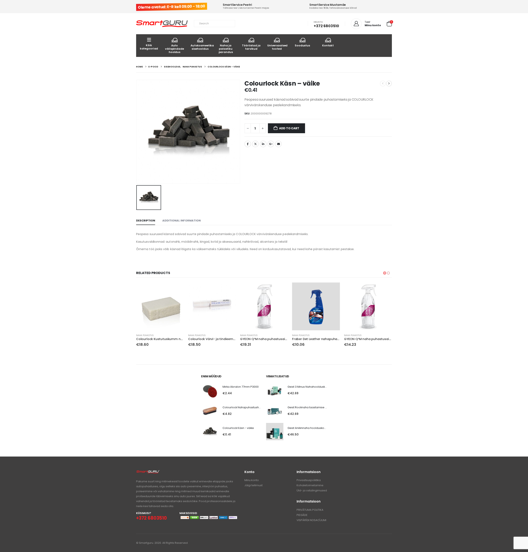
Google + (271, 144)
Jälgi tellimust (253, 485)
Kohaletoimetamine (310, 485)
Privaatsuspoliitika (309, 480)
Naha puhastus (145, 335)
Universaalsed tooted (277, 47)
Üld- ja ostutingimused (312, 490)
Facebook (247, 144)
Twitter (255, 144)
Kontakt (328, 45)
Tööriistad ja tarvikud (251, 47)
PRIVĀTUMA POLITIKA (310, 510)
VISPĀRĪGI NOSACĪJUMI (311, 520)
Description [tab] (145, 220)
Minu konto (251, 480)
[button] (385, 273)
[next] (389, 83)
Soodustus (302, 45)
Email (278, 144)
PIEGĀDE (302, 515)
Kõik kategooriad (149, 47)
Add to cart (289, 128)
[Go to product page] (160, 306)
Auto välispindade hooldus (174, 49)
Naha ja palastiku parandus (226, 49)
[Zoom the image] (148, 472)
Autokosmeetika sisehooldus (202, 47)
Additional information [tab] (181, 220)
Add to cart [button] (177, 289)
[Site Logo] (162, 23)
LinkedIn (263, 144)
